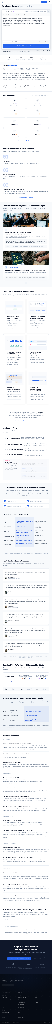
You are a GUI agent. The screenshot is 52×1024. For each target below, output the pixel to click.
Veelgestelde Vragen (39, 995)
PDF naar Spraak (22, 999)
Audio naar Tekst (22, 995)
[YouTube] (45, 1022)
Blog (36, 997)
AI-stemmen (4, 997)
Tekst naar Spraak (5, 995)
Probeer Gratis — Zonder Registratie (20, 958)
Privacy (20, 1010)
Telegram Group (5, 1012)
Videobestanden (21, 1002)
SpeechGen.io (7, 1022)
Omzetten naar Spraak (27, 45)
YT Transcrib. (21, 1004)
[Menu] (49, 2)
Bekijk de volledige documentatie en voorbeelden (27, 420)
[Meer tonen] (26, 283)
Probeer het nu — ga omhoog (26, 197)
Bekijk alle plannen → (26, 552)
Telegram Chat (5, 1014)
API (35, 999)
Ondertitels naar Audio (6, 999)
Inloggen (44, 1)
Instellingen (14, 41)
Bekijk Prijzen (37, 958)
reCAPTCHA (21, 1017)
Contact (3, 1010)
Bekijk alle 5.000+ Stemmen (25, 140)
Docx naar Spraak (22, 997)
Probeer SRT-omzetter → (9, 478)
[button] (16, 11)
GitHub (3, 1017)
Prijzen (36, 1002)
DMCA (19, 1012)
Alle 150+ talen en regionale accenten (25, 935)
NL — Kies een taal (8, 985)
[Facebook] (49, 1022)
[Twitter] (47, 1022)
